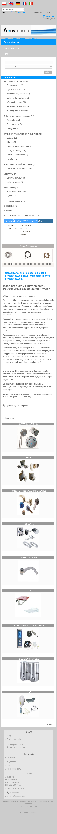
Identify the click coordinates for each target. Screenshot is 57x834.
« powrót (50, 725)
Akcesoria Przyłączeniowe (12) (20, 106)
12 (47, 264)
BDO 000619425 (14, 769)
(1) (10, 211)
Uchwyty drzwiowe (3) (16, 178)
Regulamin (11, 761)
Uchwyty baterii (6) (15, 182)
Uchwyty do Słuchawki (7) (18, 98)
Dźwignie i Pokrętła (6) (16, 150)
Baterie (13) (12, 138)
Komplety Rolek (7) (15, 120)
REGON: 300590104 (15, 789)
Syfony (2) (11, 196)
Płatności (11, 758)
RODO (9, 765)
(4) (14, 201)
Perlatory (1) (12, 159)
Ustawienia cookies (28, 813)
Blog (6, 54)
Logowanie (38, 12)
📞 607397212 (13, 792)
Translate (21, 12)
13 (50, 264)
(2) (19, 165)
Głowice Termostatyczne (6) (19, 146)
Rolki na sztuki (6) (14, 124)
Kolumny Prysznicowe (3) (17, 110)
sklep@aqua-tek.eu (16, 796)
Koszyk (50, 16)
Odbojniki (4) (12, 128)
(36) (23, 134)
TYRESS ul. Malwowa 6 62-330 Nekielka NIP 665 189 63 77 (13, 781)
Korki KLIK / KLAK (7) (16, 191)
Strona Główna (11, 42)
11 (43, 264)
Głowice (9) (11, 142)
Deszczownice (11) (15, 85)
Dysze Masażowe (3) (16, 89)
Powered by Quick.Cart (28, 806)
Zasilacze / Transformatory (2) (19, 168)
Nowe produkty (11, 48)
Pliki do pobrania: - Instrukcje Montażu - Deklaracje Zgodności (15, 743)
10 (39, 264)
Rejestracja (49, 12)
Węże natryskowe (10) (16, 102)
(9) (10, 174)
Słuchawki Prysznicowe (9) (18, 94)
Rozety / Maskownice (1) (17, 155)
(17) (19, 116)
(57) (16, 81)
